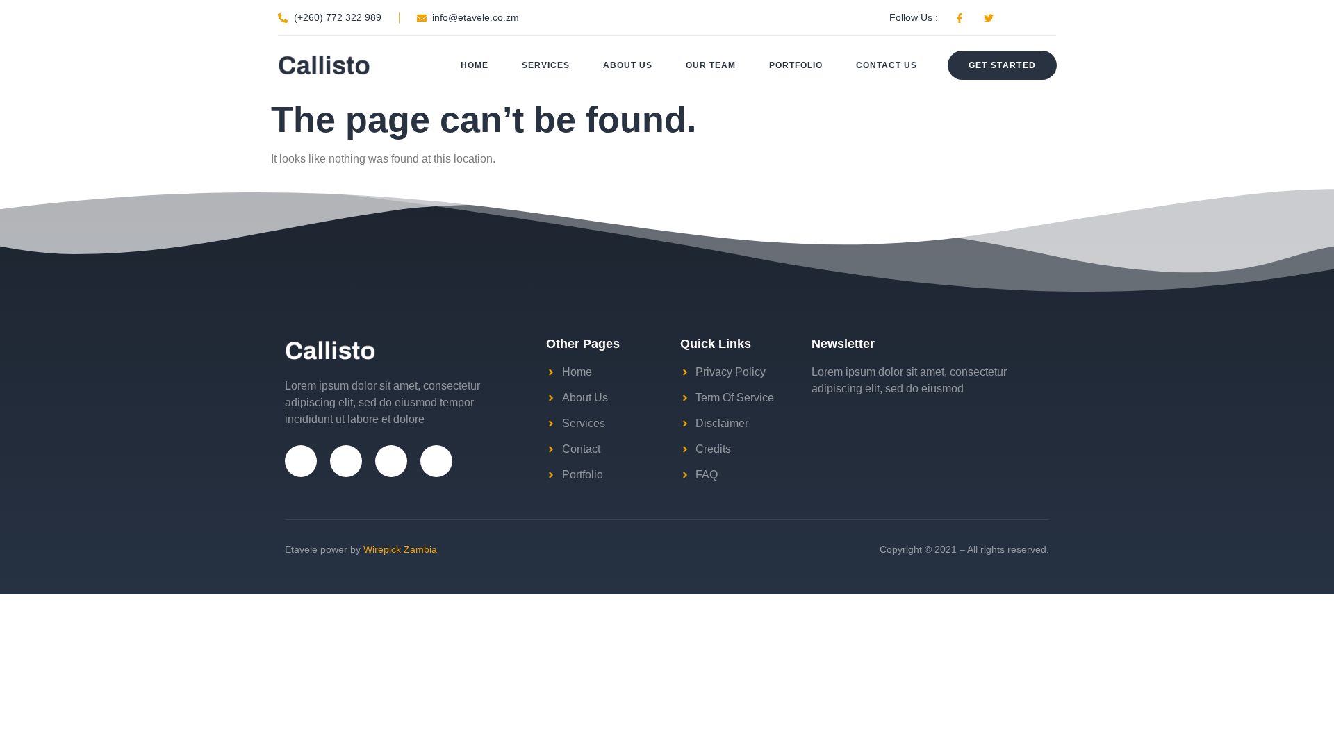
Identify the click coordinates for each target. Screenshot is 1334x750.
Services (546, 65)
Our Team (711, 65)
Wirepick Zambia (400, 549)
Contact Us (886, 65)
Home (474, 65)
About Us (627, 65)
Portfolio (796, 65)
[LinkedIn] (436, 461)
